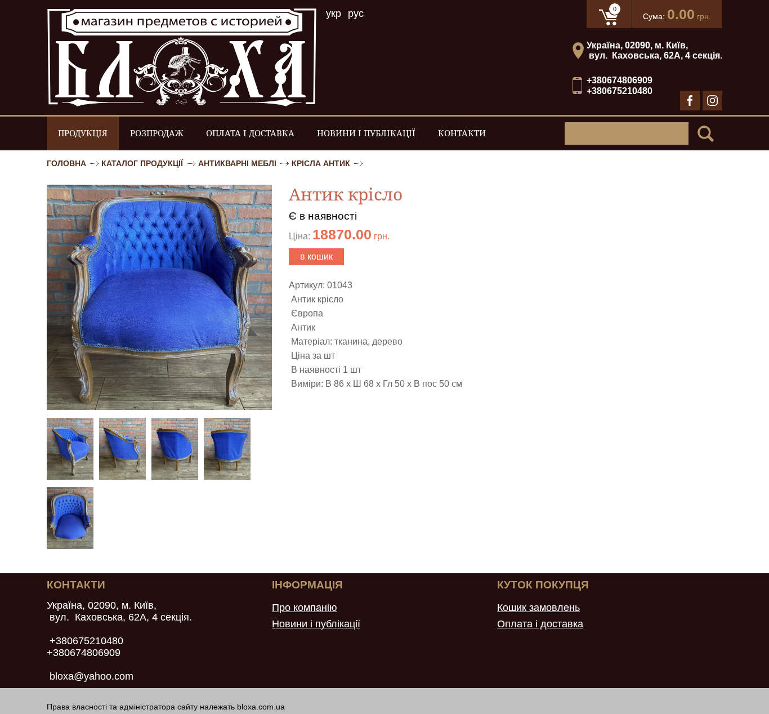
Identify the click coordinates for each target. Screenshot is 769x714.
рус (356, 13)
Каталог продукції (142, 163)
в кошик (316, 256)
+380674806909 (619, 80)
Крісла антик (321, 163)
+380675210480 (619, 91)
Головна (66, 163)
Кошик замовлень (538, 607)
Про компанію (304, 607)
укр (333, 13)
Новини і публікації (366, 133)
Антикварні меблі (237, 163)
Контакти (462, 133)
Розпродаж (157, 133)
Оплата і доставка (250, 133)
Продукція (83, 133)
